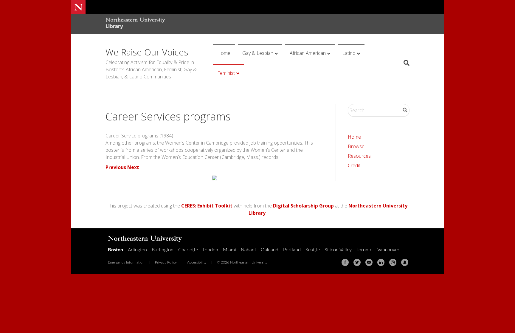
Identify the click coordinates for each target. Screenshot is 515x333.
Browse (356, 146)
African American (308, 53)
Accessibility (197, 262)
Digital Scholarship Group (303, 205)
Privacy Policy (166, 262)
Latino (349, 53)
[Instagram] (392, 262)
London (210, 249)
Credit (354, 165)
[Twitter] (357, 262)
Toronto (364, 249)
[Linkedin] (380, 262)
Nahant (248, 249)
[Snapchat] (404, 262)
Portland (292, 249)
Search (405, 110)
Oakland (269, 249)
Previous (116, 167)
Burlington (162, 249)
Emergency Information (126, 262)
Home (223, 53)
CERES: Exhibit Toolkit (206, 205)
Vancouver (388, 249)
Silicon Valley (338, 249)
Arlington (137, 249)
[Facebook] (345, 262)
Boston (115, 249)
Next (133, 167)
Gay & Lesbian (257, 53)
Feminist (226, 73)
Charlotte (188, 249)
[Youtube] (369, 262)
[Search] (404, 63)
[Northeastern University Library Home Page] (135, 24)
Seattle (312, 249)
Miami (229, 249)
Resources (359, 156)
